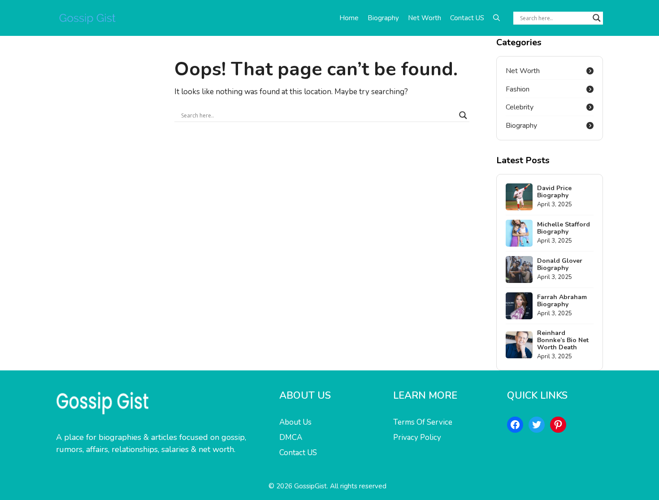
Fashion (517, 89)
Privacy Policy (417, 437)
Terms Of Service (422, 422)
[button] (496, 18)
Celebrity (519, 107)
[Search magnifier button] (596, 18)
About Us (295, 422)
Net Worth (424, 17)
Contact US (467, 17)
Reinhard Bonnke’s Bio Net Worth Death (563, 340)
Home (349, 17)
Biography (383, 17)
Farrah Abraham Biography (562, 301)
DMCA (290, 437)
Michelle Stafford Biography (563, 228)
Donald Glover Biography (559, 264)
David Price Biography (554, 192)
